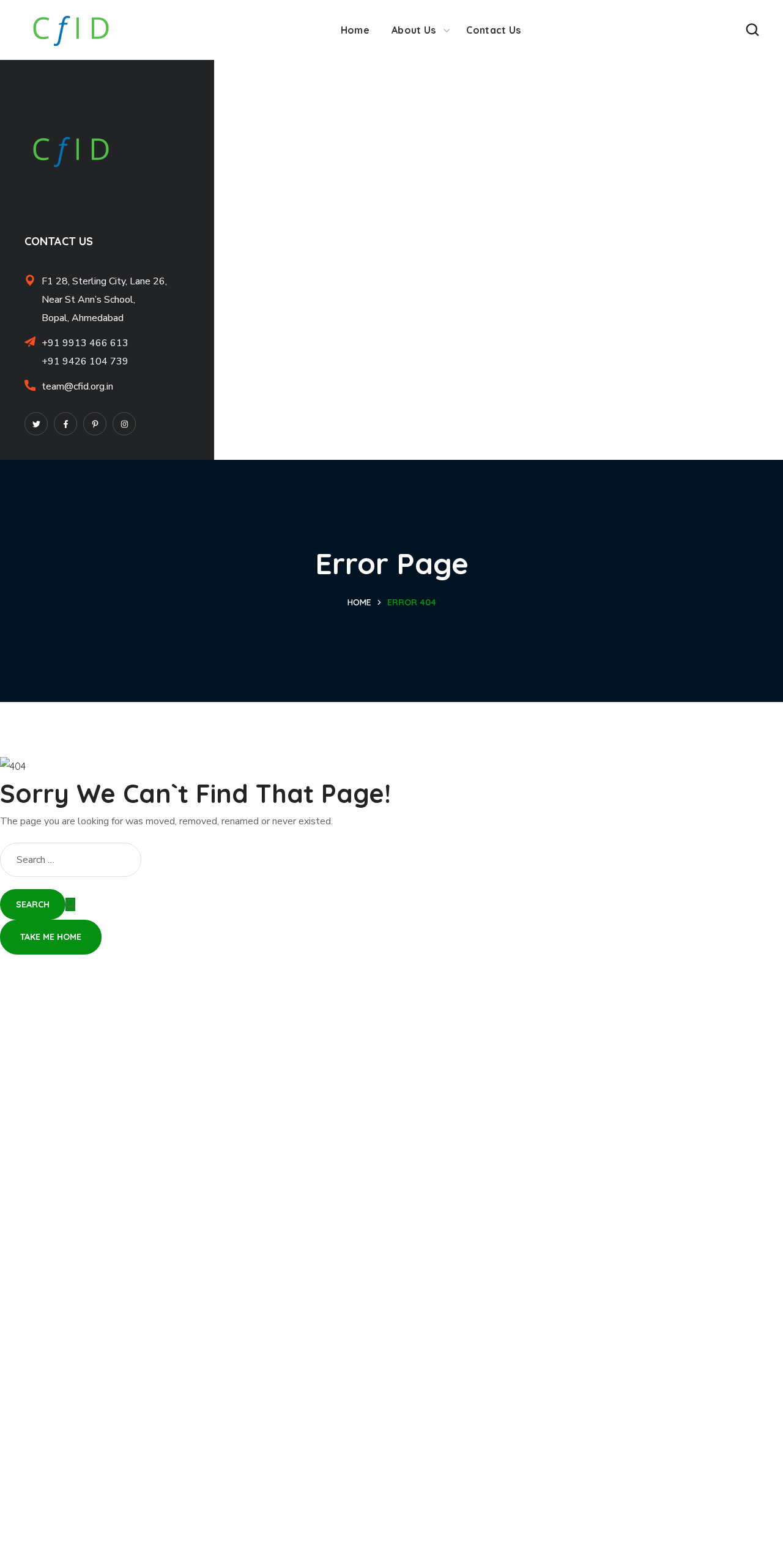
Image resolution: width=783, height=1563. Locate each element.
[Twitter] (36, 423)
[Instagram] (124, 423)
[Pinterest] (94, 423)
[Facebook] (65, 423)
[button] (752, 30)
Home (359, 602)
